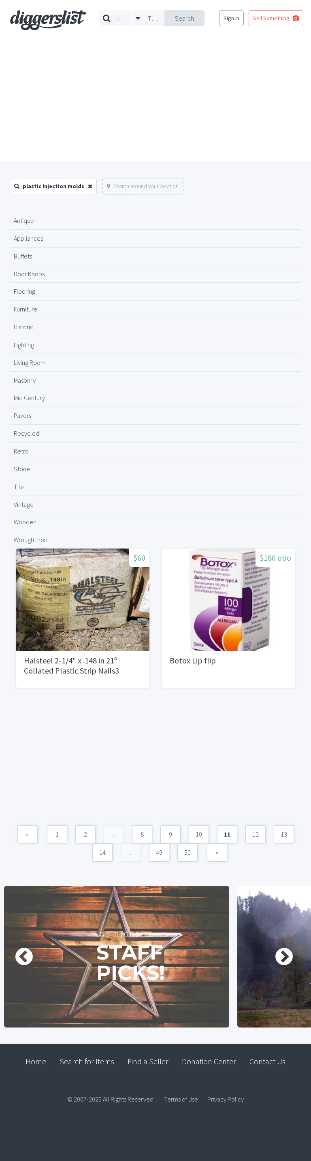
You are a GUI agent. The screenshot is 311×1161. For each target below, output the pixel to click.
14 (102, 852)
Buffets (23, 256)
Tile (19, 487)
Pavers (22, 415)
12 (255, 834)
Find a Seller (148, 1061)
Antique (24, 220)
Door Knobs (29, 274)
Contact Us (267, 1061)
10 (199, 834)
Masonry (25, 380)
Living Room (30, 362)
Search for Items (87, 1061)
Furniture (25, 309)
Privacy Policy (225, 1099)
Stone (22, 469)
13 (284, 834)
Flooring (24, 291)
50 (187, 852)
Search (184, 18)
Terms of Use (181, 1099)
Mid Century (29, 398)
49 (159, 852)
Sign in (231, 18)
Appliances (28, 238)
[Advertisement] (155, 100)
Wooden (25, 522)
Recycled (26, 433)
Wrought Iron (30, 540)
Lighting (24, 345)
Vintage (24, 504)
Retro (21, 451)
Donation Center (209, 1061)
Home (36, 1061)
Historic (23, 327)
